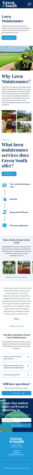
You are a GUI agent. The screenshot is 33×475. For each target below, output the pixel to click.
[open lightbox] (9, 267)
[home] (9, 4)
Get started (9, 38)
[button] (29, 4)
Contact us (16, 393)
